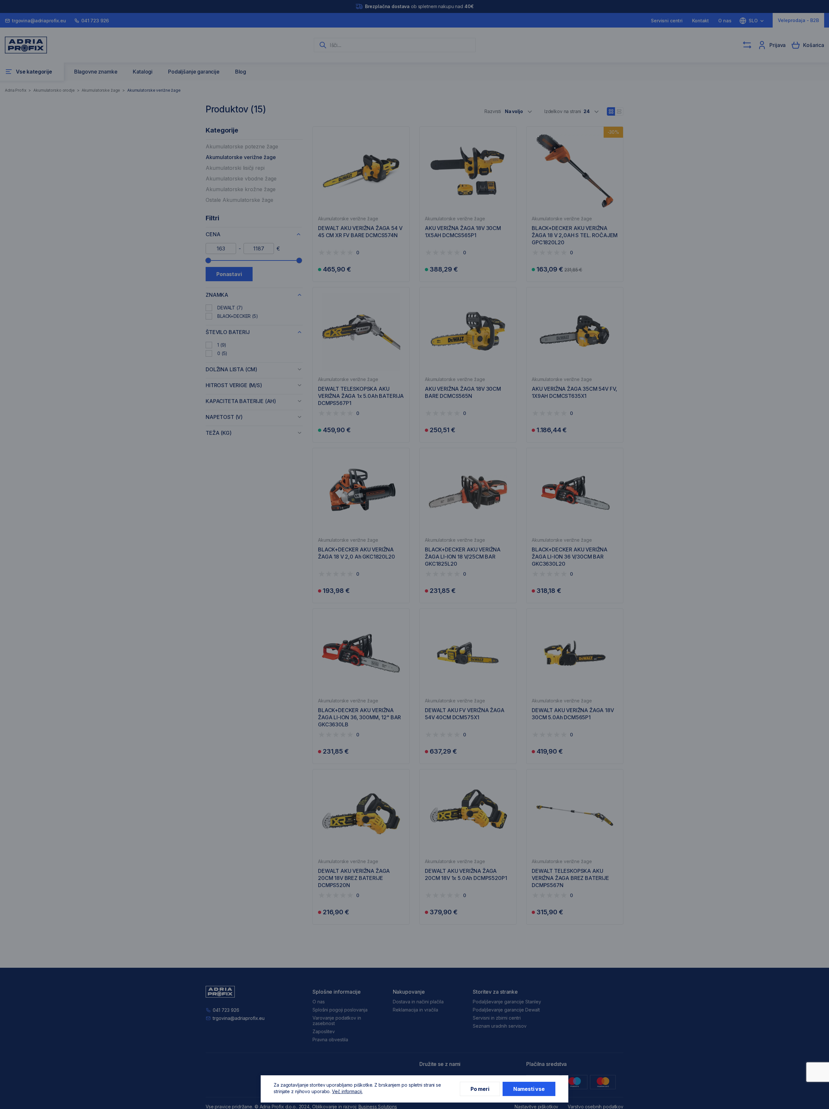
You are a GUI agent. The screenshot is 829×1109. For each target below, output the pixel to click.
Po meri (480, 1089)
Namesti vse (529, 1089)
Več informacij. (347, 1091)
